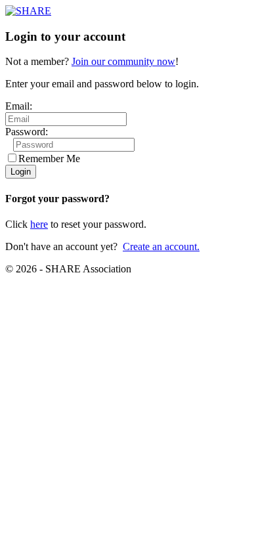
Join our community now (123, 61)
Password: (26, 131)
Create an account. (161, 246)
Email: (18, 106)
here (39, 224)
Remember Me (49, 158)
